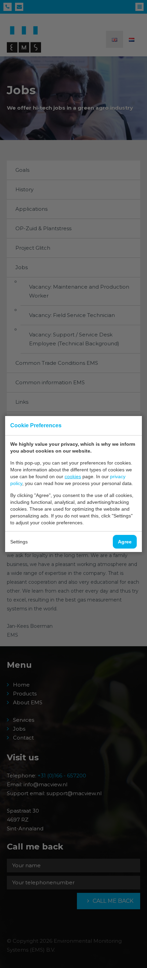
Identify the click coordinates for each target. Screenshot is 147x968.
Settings (19, 541)
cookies (73, 476)
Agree (125, 541)
